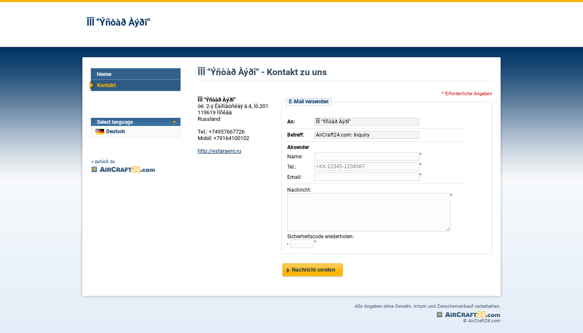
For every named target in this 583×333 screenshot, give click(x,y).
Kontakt (106, 85)
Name (294, 157)
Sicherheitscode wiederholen (320, 237)
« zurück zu (103, 161)
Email (293, 177)
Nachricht (298, 190)
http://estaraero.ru (219, 151)
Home (104, 74)
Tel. (291, 167)
